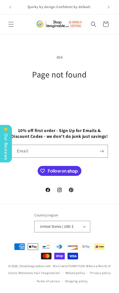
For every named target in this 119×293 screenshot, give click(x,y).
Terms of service (48, 281)
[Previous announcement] (10, 7)
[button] (11, 24)
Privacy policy (100, 273)
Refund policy (75, 273)
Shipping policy (76, 281)
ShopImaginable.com (35, 266)
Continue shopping (59, 94)
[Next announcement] (109, 7)
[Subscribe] (101, 151)
